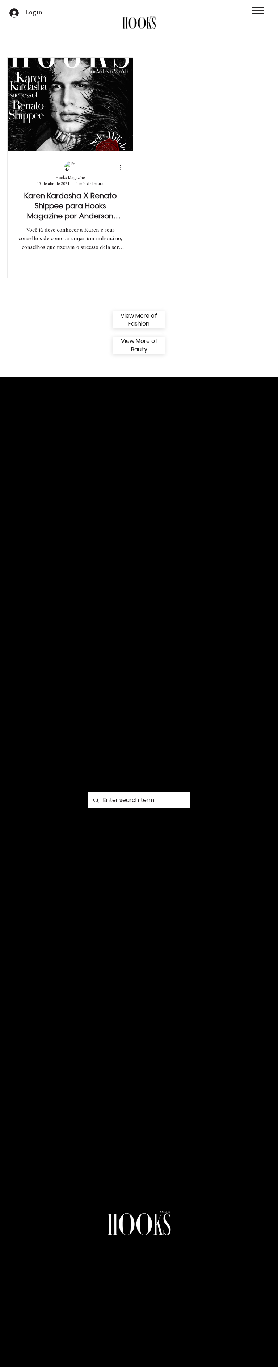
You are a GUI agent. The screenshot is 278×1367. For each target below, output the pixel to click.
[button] (258, 10)
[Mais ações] (123, 167)
